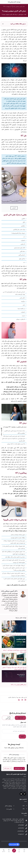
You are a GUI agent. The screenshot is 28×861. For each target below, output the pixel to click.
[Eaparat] (21, 793)
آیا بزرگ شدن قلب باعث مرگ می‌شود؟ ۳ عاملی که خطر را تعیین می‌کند (14, 668)
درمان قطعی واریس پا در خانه (18, 685)
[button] (2, 23)
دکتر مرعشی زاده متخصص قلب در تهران (17, 585)
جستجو (3, 851)
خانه (25, 14)
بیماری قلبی (21, 14)
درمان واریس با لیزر (13, 788)
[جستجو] (4, 850)
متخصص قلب (5, 129)
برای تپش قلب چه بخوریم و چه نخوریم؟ (16, 635)
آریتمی (14, 208)
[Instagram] (24, 793)
